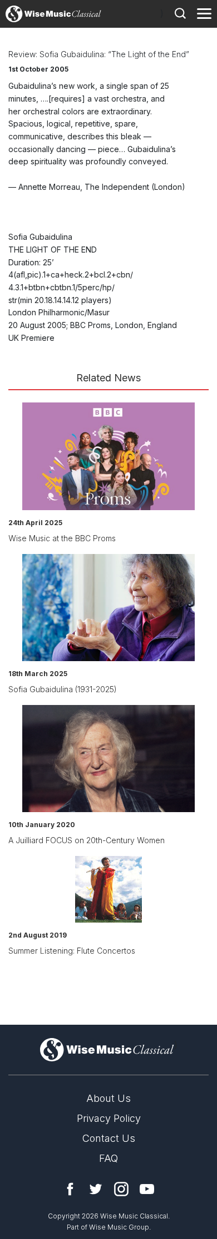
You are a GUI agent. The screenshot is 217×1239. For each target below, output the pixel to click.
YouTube (147, 1189)
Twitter (95, 1189)
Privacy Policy (109, 1118)
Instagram (121, 1189)
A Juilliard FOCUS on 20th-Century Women (86, 840)
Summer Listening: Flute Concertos (71, 950)
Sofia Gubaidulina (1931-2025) (62, 689)
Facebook (70, 1189)
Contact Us (108, 1138)
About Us (108, 1098)
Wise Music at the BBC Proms (62, 538)
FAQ (108, 1158)
